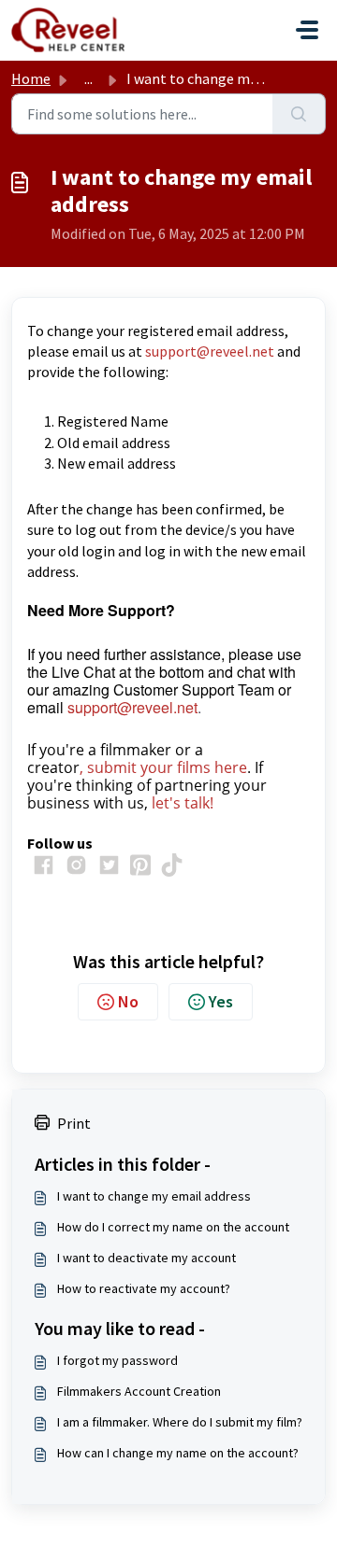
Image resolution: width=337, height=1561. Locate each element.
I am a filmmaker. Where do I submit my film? (179, 1421)
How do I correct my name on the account (173, 1226)
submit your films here (167, 767)
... (88, 78)
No (128, 1001)
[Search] (299, 113)
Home (31, 78)
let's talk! (182, 803)
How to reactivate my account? (143, 1288)
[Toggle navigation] (307, 30)
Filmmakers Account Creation (139, 1391)
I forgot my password (117, 1360)
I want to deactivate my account (146, 1257)
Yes (221, 1001)
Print (74, 1123)
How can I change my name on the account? (178, 1452)
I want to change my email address (154, 1196)
